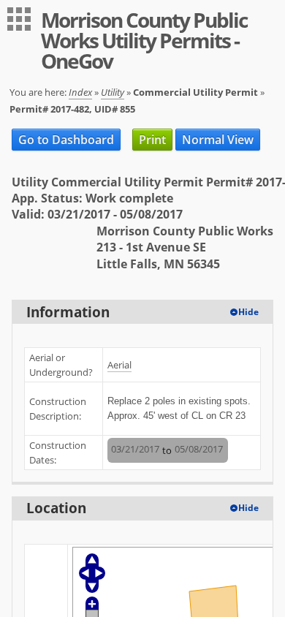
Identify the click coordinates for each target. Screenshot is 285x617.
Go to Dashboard (66, 140)
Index (80, 92)
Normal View (218, 140)
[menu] (19, 19)
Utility (112, 92)
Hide (248, 312)
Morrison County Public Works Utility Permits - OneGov (144, 40)
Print (152, 140)
